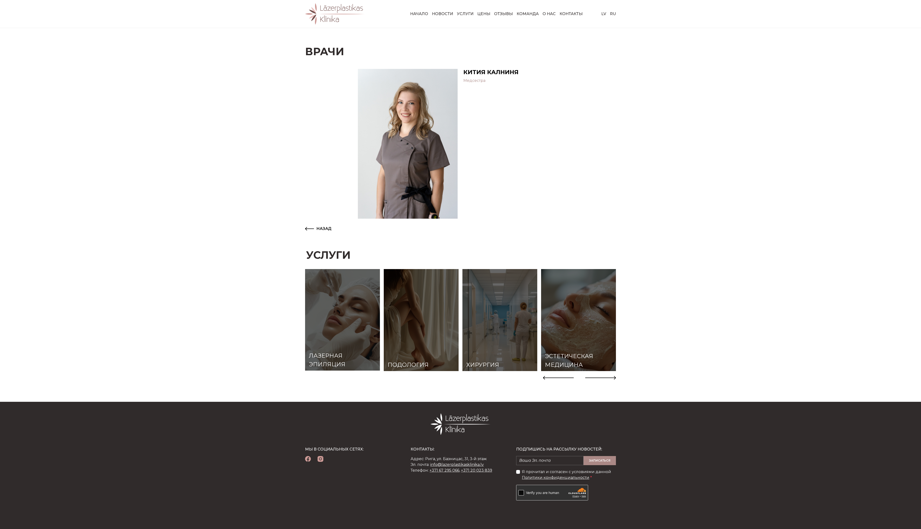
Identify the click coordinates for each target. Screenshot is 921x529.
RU (613, 14)
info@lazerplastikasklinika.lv (457, 464)
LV (603, 14)
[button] (558, 378)
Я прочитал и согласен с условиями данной (566, 474)
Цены (483, 14)
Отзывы (503, 14)
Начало (419, 14)
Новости (442, 14)
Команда (528, 14)
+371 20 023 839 (476, 470)
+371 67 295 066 (444, 470)
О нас (549, 14)
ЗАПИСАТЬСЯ (599, 460)
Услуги (465, 14)
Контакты (571, 14)
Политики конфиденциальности (555, 477)
